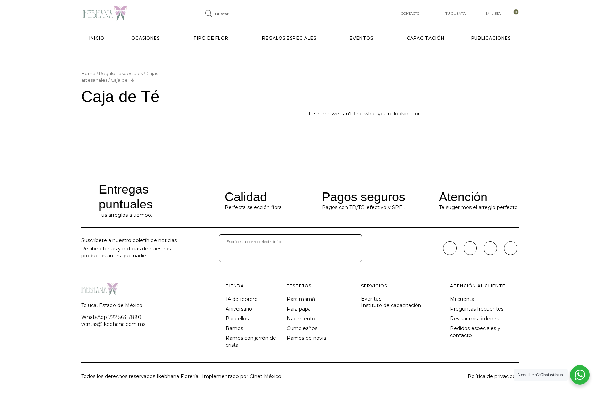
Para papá (299, 309)
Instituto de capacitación (391, 305)
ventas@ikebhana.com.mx (113, 324)
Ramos (234, 328)
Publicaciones (491, 38)
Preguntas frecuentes (476, 309)
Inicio (97, 38)
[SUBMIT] (233, 255)
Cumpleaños (302, 328)
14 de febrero (242, 299)
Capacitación (425, 38)
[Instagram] (470, 248)
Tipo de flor (210, 38)
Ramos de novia (306, 338)
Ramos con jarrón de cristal (251, 341)
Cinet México (265, 376)
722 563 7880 (124, 317)
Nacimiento (301, 318)
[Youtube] (510, 248)
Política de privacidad (493, 376)
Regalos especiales (289, 38)
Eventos (361, 38)
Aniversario (239, 309)
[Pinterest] (490, 248)
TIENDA (235, 285)
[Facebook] (449, 248)
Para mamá (301, 299)
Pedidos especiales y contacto (475, 331)
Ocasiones (145, 38)
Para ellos (237, 318)
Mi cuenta (462, 299)
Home (88, 73)
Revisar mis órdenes (474, 318)
